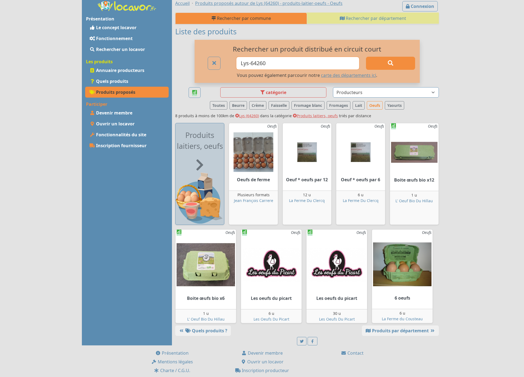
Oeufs (374, 105)
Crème (258, 105)
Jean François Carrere (253, 200)
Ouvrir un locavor (115, 124)
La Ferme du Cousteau (402, 318)
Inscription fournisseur (121, 146)
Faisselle (279, 105)
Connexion (422, 6)
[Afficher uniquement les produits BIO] (195, 92)
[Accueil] (127, 5)
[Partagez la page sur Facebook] (312, 341)
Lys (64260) (249, 115)
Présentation (175, 353)
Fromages (338, 105)
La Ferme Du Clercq (307, 200)
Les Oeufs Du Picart (271, 319)
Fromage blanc (308, 105)
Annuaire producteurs (119, 70)
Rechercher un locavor (120, 49)
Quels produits (111, 81)
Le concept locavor (115, 28)
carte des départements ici (348, 75)
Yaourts (394, 105)
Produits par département (400, 331)
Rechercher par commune (243, 18)
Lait (358, 105)
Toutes (218, 105)
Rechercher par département (375, 18)
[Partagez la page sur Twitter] (302, 341)
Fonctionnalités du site (120, 135)
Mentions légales (175, 362)
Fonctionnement (114, 38)
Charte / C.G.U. (174, 370)
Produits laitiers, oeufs (317, 115)
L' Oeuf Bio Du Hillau (414, 200)
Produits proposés (115, 92)
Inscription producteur (265, 370)
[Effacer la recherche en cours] (214, 63)
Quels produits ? (209, 331)
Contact (355, 353)
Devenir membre (113, 113)
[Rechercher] (390, 63)
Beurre (238, 105)
